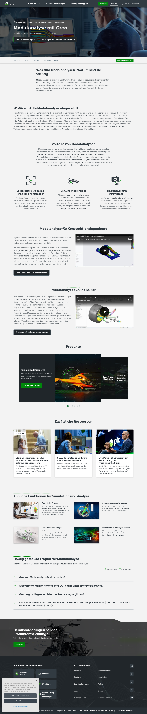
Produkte (77, 677)
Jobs (76, 691)
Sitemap (112, 710)
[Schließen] (36, 680)
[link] (125, 60)
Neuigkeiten (102, 677)
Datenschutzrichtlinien (98, 710)
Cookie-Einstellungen (126, 710)
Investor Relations (104, 670)
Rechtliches (72, 710)
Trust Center (83, 710)
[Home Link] (14, 23)
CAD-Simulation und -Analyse (44, 22)
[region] (20, 695)
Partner (100, 684)
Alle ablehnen (20, 701)
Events (100, 691)
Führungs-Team (80, 698)
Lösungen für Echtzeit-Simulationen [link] (58, 40)
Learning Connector (81, 684)
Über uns (77, 670)
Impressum (61, 710)
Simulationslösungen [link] (25, 40)
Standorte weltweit (105, 698)
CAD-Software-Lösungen (25, 22)
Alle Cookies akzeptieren (20, 695)
